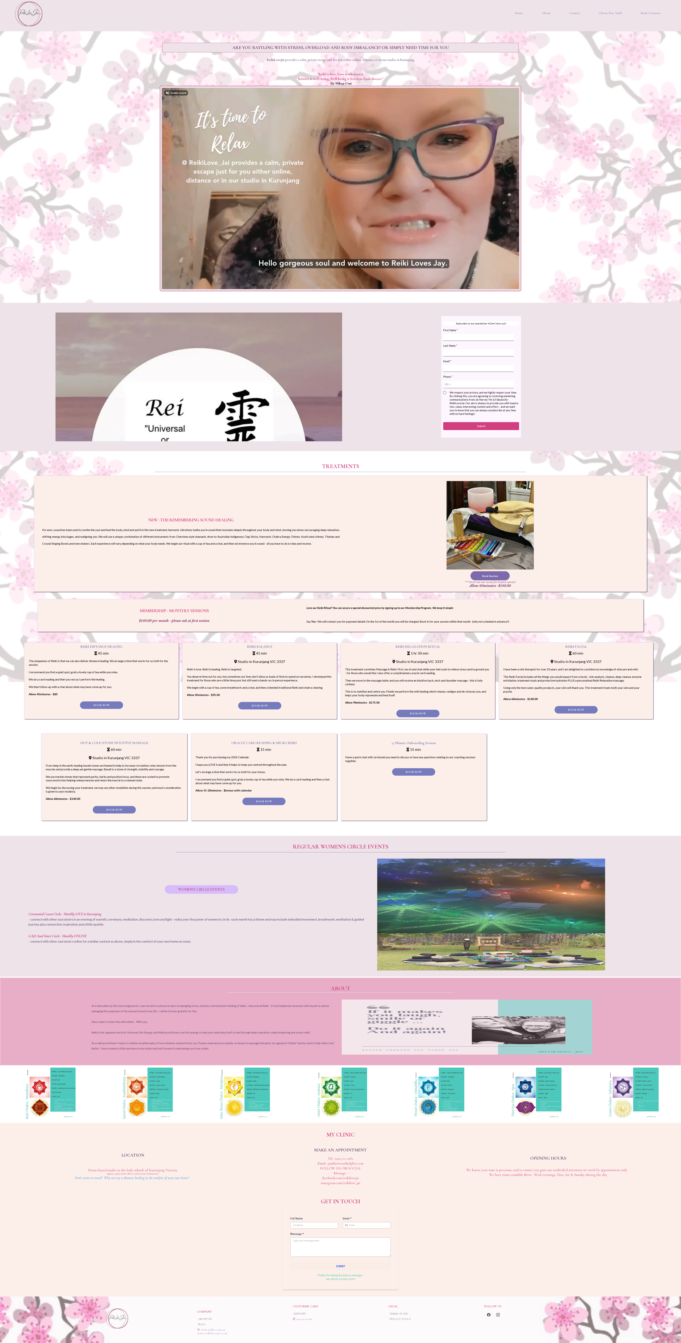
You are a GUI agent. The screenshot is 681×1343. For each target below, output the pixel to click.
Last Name (450, 345)
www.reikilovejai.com (212, 1333)
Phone (448, 376)
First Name (450, 330)
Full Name (296, 1218)
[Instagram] (498, 1314)
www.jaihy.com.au (213, 1329)
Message (297, 1233)
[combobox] (447, 384)
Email (447, 361)
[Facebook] (488, 1314)
